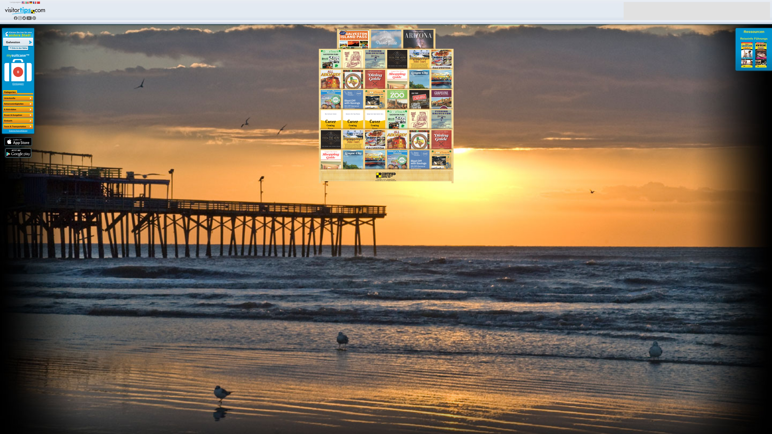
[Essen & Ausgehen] (18, 109)
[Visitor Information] (18, 126)
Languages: (15, 2)
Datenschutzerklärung (18, 131)
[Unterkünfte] (18, 98)
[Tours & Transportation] (18, 120)
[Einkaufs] (18, 115)
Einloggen (18, 84)
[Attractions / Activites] (18, 103)
